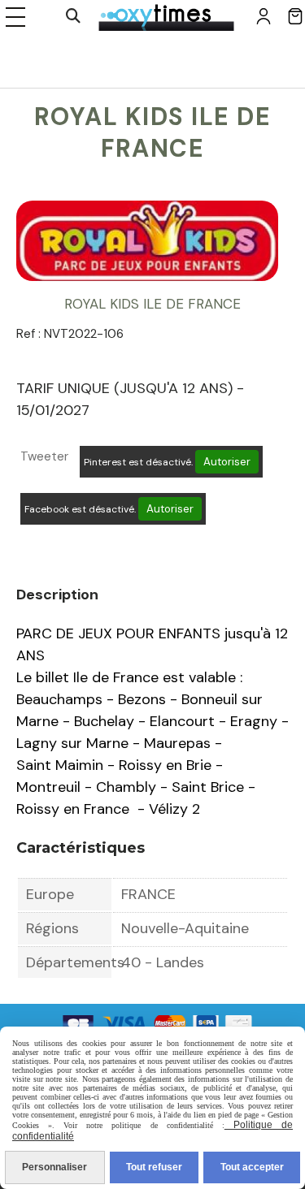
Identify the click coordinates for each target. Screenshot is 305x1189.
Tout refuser (154, 1167)
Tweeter (44, 456)
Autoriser (227, 462)
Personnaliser (54, 1167)
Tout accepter (252, 1167)
